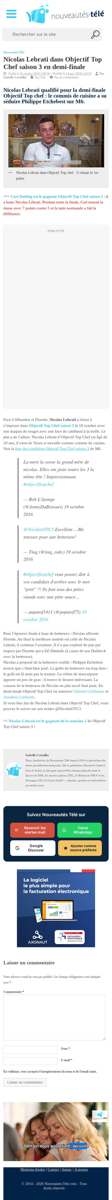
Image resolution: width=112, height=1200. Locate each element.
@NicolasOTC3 (38, 529)
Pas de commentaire (66, 77)
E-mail (66, 1060)
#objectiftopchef (38, 484)
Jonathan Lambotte (18, 697)
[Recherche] (95, 34)
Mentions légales (32, 1169)
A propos (81, 1169)
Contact (53, 1169)
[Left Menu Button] (12, 14)
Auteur (66, 1169)
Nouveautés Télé (13, 52)
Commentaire (13, 992)
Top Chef (40, 77)
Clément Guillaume (88, 691)
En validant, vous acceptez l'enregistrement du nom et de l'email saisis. (50, 1071)
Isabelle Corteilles (15, 77)
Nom (65, 1049)
